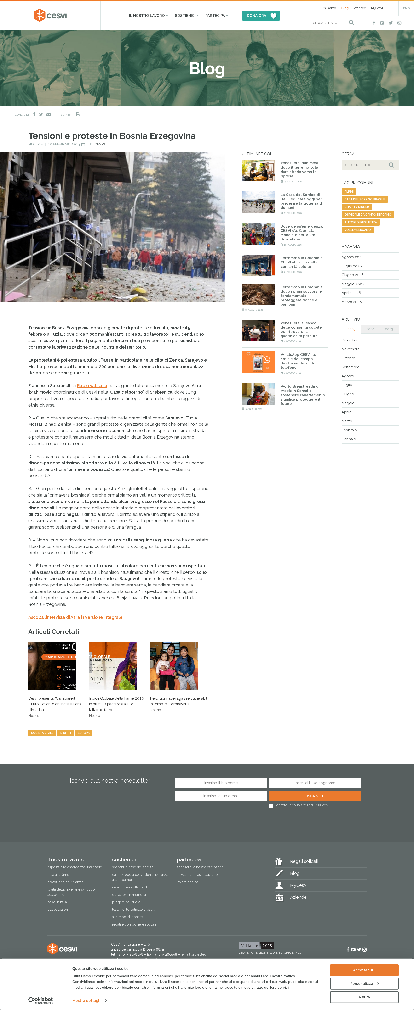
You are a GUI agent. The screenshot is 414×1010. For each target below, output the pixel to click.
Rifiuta (364, 997)
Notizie (35, 144)
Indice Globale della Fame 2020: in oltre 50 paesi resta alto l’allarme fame (116, 707)
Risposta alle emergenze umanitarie (74, 867)
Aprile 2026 (351, 293)
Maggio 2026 (353, 284)
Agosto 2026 (353, 257)
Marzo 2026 (352, 302)
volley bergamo (358, 230)
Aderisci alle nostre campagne (200, 867)
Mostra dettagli (86, 1001)
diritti (65, 733)
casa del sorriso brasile (365, 199)
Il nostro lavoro (147, 15)
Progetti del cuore (126, 902)
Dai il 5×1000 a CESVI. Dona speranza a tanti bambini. (140, 877)
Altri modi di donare (127, 917)
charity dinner (357, 207)
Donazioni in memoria (129, 895)
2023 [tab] (389, 329)
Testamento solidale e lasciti (133, 909)
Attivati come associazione (197, 874)
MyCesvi (377, 8)
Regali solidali (304, 861)
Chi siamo (329, 8)
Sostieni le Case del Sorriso (133, 867)
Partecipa (215, 15)
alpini (349, 191)
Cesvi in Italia (57, 902)
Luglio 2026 (352, 266)
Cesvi (99, 144)
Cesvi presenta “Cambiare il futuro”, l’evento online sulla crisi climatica (55, 707)
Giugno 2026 (353, 275)
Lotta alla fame (58, 874)
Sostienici (185, 15)
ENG (406, 8)
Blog (345, 8)
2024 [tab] (370, 329)
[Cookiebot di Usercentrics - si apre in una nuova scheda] (41, 1000)
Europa (84, 733)
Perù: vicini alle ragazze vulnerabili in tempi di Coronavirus (179, 704)
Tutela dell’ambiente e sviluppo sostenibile (71, 891)
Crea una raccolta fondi (130, 887)
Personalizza (361, 983)
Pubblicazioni (58, 909)
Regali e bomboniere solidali (134, 924)
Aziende (360, 8)
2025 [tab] (351, 329)
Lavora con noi (188, 882)
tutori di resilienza (361, 222)
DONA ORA (256, 15)
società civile (42, 733)
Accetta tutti (364, 970)
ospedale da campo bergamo (368, 214)
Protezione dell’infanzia (65, 882)
